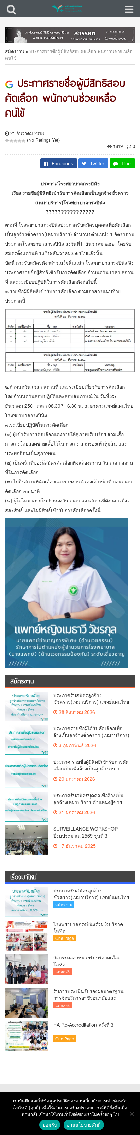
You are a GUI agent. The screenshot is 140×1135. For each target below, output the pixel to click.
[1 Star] (7, 141)
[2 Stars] (11, 141)
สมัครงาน (14, 51)
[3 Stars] (15, 141)
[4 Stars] (19, 141)
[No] (131, 1113)
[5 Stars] (23, 141)
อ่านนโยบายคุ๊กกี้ (84, 1125)
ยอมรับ (50, 1125)
